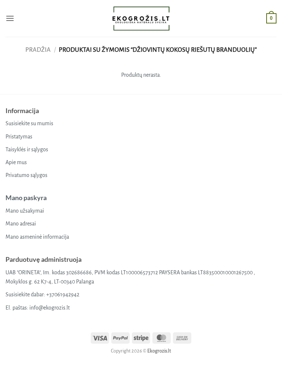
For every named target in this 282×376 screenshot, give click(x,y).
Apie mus (16, 162)
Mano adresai (21, 224)
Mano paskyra (26, 198)
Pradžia (38, 49)
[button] (10, 18)
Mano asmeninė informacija (37, 237)
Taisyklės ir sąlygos (27, 149)
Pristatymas (19, 137)
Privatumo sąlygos (26, 175)
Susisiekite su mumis (29, 123)
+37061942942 (62, 294)
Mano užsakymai (25, 211)
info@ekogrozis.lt (49, 308)
